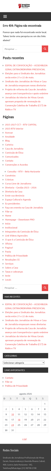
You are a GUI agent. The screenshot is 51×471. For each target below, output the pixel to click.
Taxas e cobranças (14, 271)
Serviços (9, 263)
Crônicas (9, 179)
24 (12, 424)
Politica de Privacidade (16, 255)
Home (8, 215)
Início (7, 223)
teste (7, 275)
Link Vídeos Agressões (16, 235)
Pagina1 (9, 247)
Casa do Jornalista (14, 148)
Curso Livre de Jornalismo (18, 183)
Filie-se (8, 211)
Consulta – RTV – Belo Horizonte (23, 171)
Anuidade (10, 136)
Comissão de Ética (14, 152)
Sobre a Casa (11, 267)
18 (19, 419)
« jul (24, 438)
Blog (7, 140)
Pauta (8, 251)
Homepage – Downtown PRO (19, 219)
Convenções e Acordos (16, 164)
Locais (8, 279)
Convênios (10, 175)
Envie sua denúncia (14, 195)
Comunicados (12, 156)
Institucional (11, 227)
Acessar (9, 132)
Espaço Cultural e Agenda (18, 199)
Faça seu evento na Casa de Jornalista (24, 207)
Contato (9, 160)
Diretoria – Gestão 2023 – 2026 (20, 187)
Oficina (8, 243)
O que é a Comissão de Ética (19, 239)
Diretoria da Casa (13, 191)
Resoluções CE (12, 259)
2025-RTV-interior (14, 128)
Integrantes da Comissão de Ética (21, 231)
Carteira (9, 144)
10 (12, 414)
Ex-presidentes (12, 203)
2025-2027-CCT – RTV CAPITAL (21, 124)
